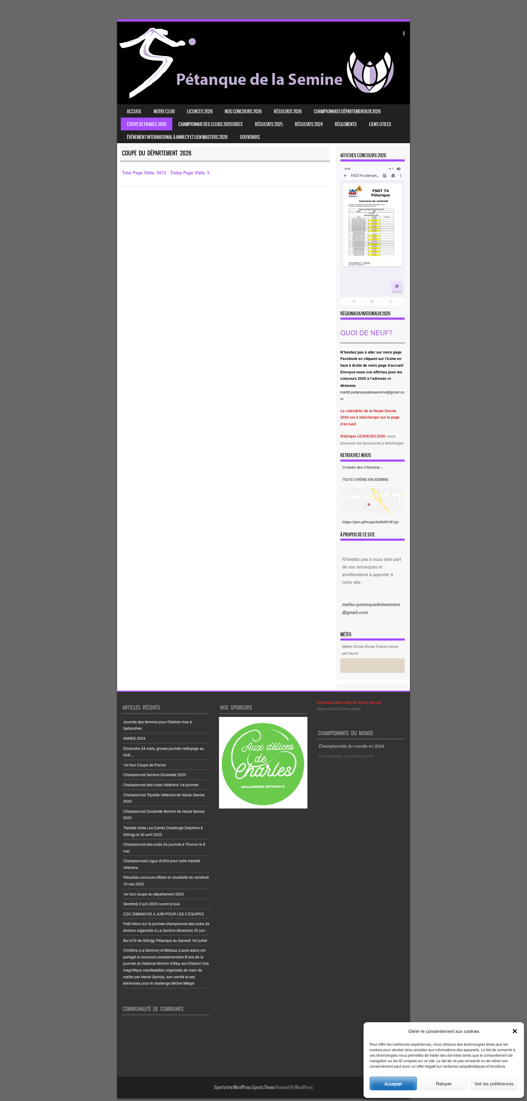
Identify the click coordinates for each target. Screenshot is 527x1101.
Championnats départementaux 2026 (347, 111)
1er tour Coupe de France (144, 764)
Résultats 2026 (288, 111)
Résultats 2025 (269, 124)
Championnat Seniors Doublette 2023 (154, 774)
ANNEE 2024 (134, 738)
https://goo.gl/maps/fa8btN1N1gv (370, 522)
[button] (515, 1031)
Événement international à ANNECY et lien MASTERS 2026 (177, 137)
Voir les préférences (494, 1083)
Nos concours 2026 (243, 111)
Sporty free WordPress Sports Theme (244, 1087)
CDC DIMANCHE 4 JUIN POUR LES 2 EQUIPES (163, 913)
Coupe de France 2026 (146, 124)
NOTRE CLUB (164, 111)
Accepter (393, 1083)
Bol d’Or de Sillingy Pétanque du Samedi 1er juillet (165, 940)
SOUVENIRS (250, 137)
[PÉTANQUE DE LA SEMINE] (256, 96)
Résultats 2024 (309, 124)
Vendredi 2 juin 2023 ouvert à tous (151, 903)
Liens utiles (380, 124)
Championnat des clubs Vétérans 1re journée (161, 784)
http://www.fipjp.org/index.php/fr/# (346, 755)
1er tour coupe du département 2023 (153, 893)
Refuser (444, 1083)
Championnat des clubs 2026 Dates (210, 124)
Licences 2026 (200, 111)
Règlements (346, 124)
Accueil (134, 111)
